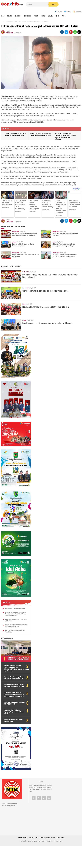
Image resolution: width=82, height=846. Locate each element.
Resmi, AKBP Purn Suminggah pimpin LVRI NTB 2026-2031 (14, 703)
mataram (49, 785)
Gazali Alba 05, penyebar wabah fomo (15, 608)
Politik (9, 16)
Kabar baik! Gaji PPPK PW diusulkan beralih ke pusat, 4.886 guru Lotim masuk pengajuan (64, 255)
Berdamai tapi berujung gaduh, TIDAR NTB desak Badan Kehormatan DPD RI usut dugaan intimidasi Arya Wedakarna (16, 668)
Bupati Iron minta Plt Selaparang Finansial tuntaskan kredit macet (23, 245)
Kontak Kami (33, 838)
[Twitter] (44, 798)
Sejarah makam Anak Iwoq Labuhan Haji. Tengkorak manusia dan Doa (14, 678)
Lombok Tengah (41, 785)
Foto (63, 16)
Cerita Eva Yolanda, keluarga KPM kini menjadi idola (14, 631)
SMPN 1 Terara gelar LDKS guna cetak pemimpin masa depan (65, 234)
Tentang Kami (23, 838)
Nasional (31, 787)
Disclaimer (60, 838)
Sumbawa (45, 787)
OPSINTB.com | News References (39, 841)
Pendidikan (27, 16)
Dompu (50, 787)
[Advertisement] (44, 817)
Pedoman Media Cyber (47, 838)
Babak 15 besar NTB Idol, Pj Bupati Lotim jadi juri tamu (15, 620)
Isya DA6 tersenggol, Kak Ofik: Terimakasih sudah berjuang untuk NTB (16, 625)
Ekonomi (17, 16)
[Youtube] (49, 798)
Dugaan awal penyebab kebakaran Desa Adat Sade (13, 720)
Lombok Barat (38, 787)
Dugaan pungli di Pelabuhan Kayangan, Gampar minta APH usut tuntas (14, 712)
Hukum (36, 16)
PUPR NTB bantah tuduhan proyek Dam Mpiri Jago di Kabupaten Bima (14, 685)
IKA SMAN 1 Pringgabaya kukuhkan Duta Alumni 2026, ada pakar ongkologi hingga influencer (24, 234)
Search (54, 4)
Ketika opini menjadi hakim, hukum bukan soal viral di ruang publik (18, 659)
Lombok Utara (39, 789)
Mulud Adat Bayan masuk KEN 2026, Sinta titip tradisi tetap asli (46, 307)
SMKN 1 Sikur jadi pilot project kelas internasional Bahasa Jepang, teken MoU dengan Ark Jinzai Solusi (14, 694)
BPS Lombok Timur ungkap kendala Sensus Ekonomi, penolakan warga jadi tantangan (63, 245)
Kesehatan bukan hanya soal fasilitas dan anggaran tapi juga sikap (25, 255)
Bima (44, 789)
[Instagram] (39, 798)
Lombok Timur (9, 33)
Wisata (50, 16)
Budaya (43, 16)
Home (2, 16)
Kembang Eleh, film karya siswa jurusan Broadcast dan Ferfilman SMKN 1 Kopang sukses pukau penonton (15, 613)
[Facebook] (34, 798)
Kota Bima (32, 789)
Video (57, 16)
